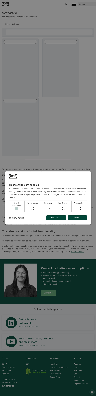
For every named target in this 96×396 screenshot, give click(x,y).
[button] (16, 218)
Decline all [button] (56, 218)
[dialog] (48, 198)
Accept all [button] (77, 218)
